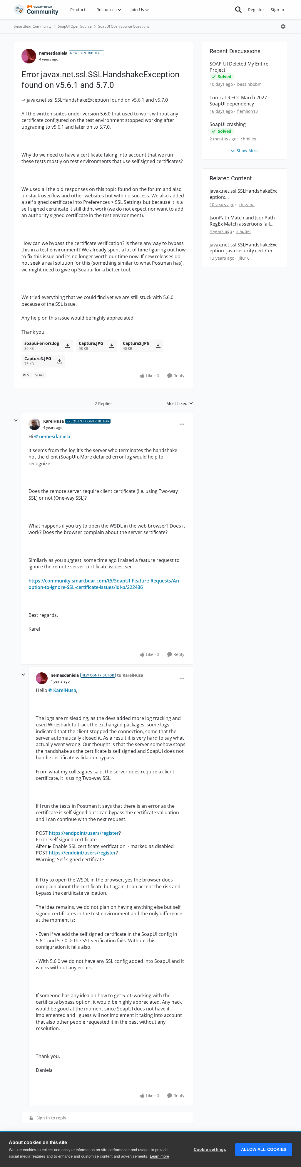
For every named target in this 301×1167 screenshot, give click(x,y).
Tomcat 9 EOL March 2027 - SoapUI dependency (240, 101)
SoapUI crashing (228, 124)
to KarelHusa (130, 675)
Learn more (159, 1156)
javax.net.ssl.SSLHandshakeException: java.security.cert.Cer (243, 248)
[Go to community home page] (36, 9)
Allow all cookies (263, 1149)
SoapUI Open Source (75, 26)
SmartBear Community (32, 26)
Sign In (277, 9)
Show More (248, 150)
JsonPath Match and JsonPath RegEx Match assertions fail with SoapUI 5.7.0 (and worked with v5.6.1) (243, 221)
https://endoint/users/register (82, 852)
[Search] (238, 9)
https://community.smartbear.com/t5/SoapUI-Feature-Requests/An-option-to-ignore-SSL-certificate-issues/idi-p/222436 (104, 583)
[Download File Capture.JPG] (111, 346)
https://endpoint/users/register (84, 833)
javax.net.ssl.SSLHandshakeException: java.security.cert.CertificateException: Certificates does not (244, 194)
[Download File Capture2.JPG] (158, 346)
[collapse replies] (15, 420)
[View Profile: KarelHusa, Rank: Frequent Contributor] (34, 424)
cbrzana (247, 204)
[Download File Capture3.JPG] (59, 361)
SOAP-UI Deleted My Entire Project (239, 67)
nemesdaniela (53, 53)
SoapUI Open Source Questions (123, 26)
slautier (243, 231)
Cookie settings (210, 1149)
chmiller (249, 139)
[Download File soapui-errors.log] (67, 346)
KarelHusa (53, 421)
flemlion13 (247, 111)
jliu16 (244, 258)
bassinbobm (249, 84)
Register (256, 9)
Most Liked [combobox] (179, 404)
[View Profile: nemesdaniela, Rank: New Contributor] (28, 56)
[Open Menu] (283, 26)
